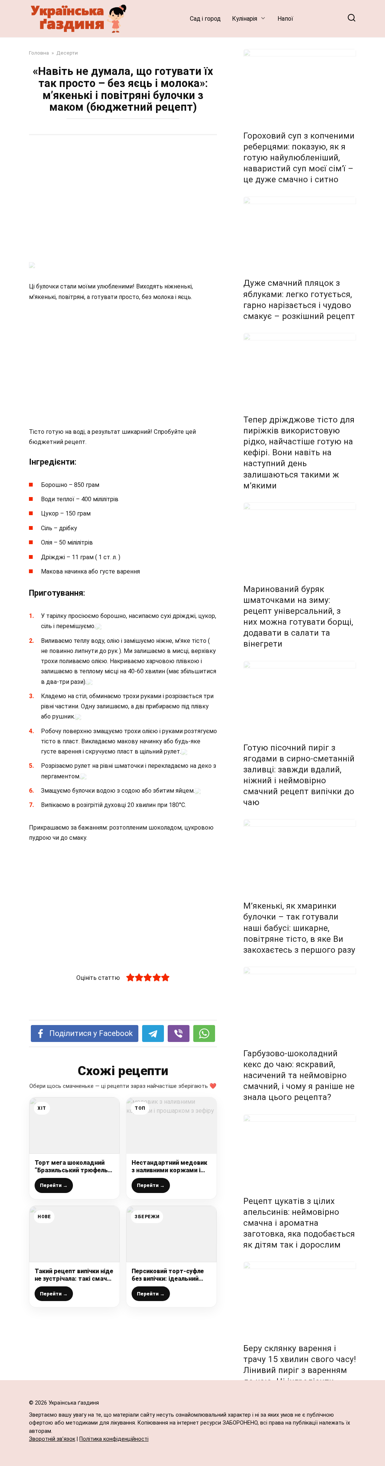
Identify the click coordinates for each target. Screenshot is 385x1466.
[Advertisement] (123, 199)
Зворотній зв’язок (52, 1439)
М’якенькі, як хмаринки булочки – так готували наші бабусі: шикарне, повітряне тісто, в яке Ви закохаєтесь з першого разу (299, 928)
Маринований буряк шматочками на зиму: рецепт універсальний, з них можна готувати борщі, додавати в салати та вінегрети (298, 616)
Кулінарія (244, 18)
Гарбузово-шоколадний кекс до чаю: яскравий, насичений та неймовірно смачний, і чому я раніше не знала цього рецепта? (299, 1075)
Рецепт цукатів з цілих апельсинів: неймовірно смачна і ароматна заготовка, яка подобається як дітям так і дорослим (299, 1223)
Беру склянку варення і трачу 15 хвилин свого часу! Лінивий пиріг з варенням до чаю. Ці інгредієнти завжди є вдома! (299, 1370)
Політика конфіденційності (114, 1439)
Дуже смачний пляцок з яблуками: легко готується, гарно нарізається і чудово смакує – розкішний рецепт (299, 299)
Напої (285, 18)
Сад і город (205, 18)
